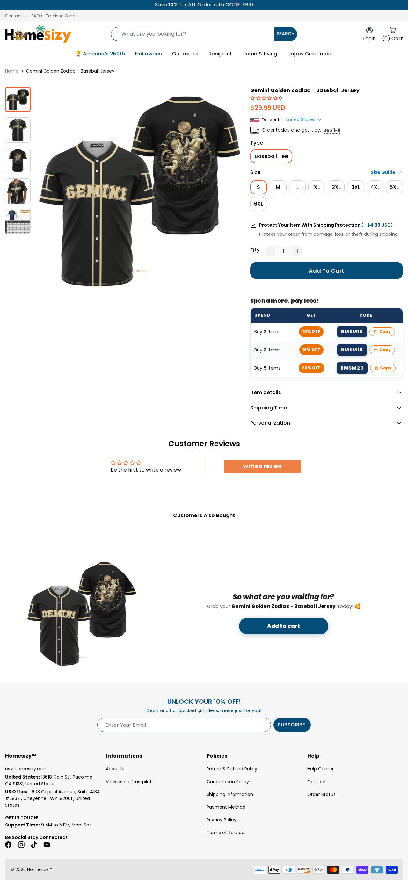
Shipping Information (230, 794)
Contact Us (16, 16)
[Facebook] (8, 844)
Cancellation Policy (228, 781)
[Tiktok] (34, 844)
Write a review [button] (262, 466)
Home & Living (259, 53)
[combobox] (204, 34)
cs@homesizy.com (26, 769)
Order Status (321, 794)
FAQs (37, 16)
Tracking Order (61, 16)
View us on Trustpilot (129, 781)
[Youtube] (46, 844)
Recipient (220, 53)
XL (317, 187)
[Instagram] (21, 844)
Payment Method (226, 807)
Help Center (320, 769)
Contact (316, 781)
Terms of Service (225, 832)
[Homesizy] (38, 34)
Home (11, 71)
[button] (264, 98)
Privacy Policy (222, 820)
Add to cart (283, 626)
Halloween (148, 53)
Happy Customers (310, 53)
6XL (258, 203)
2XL (336, 187)
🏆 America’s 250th (100, 53)
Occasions (185, 53)
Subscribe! (292, 724)
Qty (254, 249)
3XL (355, 187)
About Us (116, 769)
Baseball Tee (271, 156)
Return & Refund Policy (232, 769)
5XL (394, 187)
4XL (375, 187)
